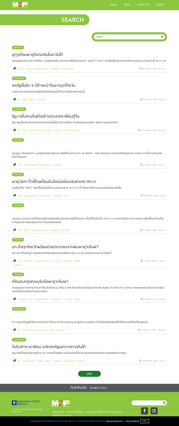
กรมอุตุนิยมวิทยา (41, 69)
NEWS (127, 5)
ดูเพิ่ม (89, 374)
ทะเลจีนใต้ (55, 69)
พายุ (20, 165)
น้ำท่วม (21, 69)
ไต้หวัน (32, 100)
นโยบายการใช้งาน (75, 412)
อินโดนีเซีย (26, 330)
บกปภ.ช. (17, 265)
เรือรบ (51, 330)
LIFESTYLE (143, 5)
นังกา (65, 196)
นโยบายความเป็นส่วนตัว (114, 421)
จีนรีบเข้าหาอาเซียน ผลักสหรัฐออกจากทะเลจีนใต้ (49, 347)
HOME (113, 5)
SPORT (160, 5)
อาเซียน (57, 361)
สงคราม (48, 361)
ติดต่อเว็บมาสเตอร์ (61, 416)
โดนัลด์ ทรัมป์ (35, 130)
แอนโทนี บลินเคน (71, 130)
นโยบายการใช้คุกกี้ (132, 421)
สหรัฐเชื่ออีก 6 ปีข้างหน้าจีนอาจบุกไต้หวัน (43, 86)
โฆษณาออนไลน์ (115, 412)
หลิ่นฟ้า (77, 299)
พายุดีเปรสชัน (68, 69)
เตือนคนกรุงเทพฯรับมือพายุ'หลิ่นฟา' (40, 282)
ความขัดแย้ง (68, 361)
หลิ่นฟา (77, 261)
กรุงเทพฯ (22, 299)
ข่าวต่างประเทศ (40, 330)
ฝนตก (29, 69)
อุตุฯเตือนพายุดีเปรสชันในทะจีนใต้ (37, 55)
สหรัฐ (24, 100)
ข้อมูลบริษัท (58, 412)
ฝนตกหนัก (45, 165)
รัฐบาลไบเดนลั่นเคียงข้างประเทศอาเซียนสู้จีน (45, 116)
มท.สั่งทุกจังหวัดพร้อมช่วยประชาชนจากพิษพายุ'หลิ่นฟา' (55, 247)
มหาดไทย (28, 261)
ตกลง (145, 421)
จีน (19, 100)
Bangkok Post (98, 387)
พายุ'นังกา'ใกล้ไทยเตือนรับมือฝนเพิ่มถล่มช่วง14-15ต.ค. (54, 182)
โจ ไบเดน (58, 130)
